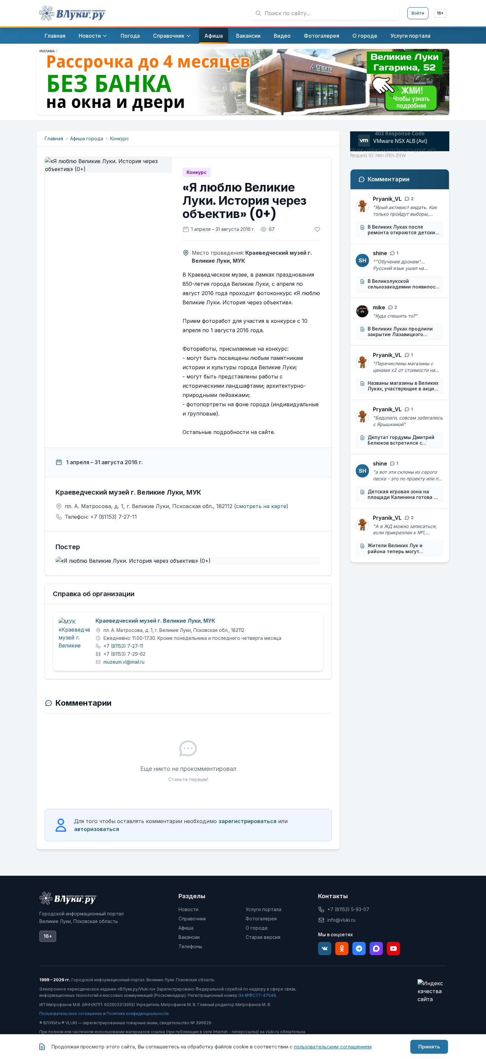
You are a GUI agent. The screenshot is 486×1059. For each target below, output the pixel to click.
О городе (257, 928)
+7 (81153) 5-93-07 (348, 909)
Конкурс (119, 138)
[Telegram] (359, 948)
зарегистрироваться (247, 821)
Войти (418, 13)
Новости (188, 909)
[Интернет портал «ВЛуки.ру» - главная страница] (72, 13)
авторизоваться (96, 829)
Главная (54, 138)
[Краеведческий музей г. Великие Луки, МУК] (74, 633)
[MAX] (376, 948)
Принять (429, 1046)
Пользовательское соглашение (70, 1013)
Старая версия (263, 937)
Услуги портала (263, 909)
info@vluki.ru (341, 920)
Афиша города (86, 138)
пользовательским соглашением (333, 1046)
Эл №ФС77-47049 (257, 995)
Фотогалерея (261, 918)
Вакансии (189, 937)
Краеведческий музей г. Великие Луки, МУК (155, 621)
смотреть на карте (261, 506)
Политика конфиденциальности (137, 1013)
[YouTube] (393, 948)
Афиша (186, 928)
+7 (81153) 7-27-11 (123, 646)
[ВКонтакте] (324, 948)
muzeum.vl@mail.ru (123, 662)
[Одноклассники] (341, 948)
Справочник (192, 918)
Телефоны (190, 946)
